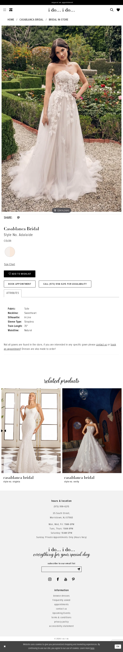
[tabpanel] (61, 120)
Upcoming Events (62, 613)
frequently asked (61, 600)
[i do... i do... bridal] (62, 10)
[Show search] (112, 10)
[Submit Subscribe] (79, 569)
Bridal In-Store (58, 20)
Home (11, 20)
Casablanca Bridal (31, 20)
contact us (101, 345)
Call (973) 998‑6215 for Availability (65, 284)
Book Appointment (19, 284)
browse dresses (61, 595)
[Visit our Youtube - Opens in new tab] (65, 579)
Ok (117, 646)
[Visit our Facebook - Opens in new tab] (57, 579)
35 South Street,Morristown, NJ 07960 (61, 515)
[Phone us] (11, 10)
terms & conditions (61, 617)
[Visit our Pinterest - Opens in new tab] (73, 579)
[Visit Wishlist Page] (118, 10)
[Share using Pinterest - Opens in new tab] (18, 217)
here (92, 648)
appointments (61, 604)
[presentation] (31, 430)
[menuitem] (5, 10)
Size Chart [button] (9, 264)
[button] (5, 10)
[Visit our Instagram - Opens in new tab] (49, 579)
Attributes (12, 293)
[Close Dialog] (5, 646)
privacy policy (61, 621)
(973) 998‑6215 (61, 506)
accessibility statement (61, 626)
